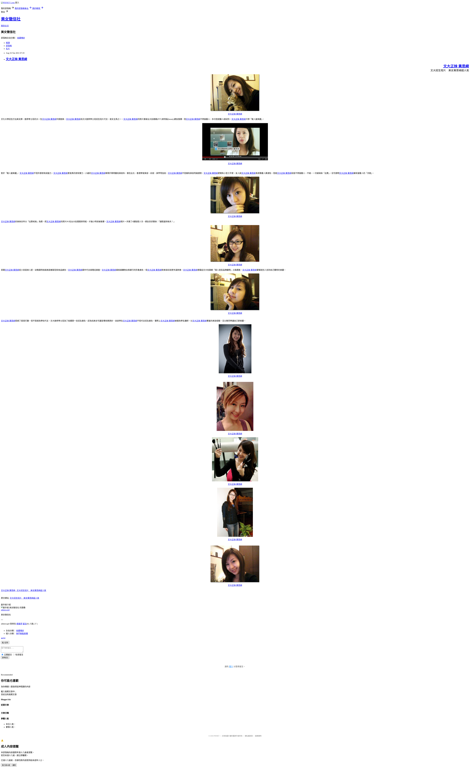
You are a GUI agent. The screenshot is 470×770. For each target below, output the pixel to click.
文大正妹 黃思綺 (16, 59)
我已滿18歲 (6, 765)
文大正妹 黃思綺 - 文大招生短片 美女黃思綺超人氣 (23, 590)
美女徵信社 (11, 19)
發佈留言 (5, 658)
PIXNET (216, 736)
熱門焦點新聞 (22, 634)
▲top (3, 638)
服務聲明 (258, 736)
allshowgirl (5, 610)
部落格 (9, 46)
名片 (8, 49)
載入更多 (5, 643)
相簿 (8, 43)
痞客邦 (19, 624)
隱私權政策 (249, 736)
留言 (25, 624)
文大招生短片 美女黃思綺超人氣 (24, 598)
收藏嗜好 (21, 38)
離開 (14, 765)
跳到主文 (5, 26)
